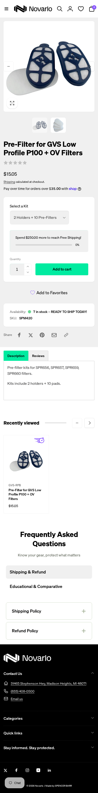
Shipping (9, 181)
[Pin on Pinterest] (42, 335)
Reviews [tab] (38, 355)
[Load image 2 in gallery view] (58, 125)
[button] (6, 9)
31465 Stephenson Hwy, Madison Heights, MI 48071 (48, 683)
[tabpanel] (49, 380)
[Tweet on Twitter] (30, 335)
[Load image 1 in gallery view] (39, 125)
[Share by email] (54, 335)
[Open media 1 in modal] (49, 66)
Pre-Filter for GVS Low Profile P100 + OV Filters (25, 494)
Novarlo (39, 785)
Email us (17, 699)
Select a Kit (19, 206)
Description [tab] (15, 355)
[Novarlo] (27, 661)
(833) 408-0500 (22, 691)
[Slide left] (9, 66)
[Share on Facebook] (19, 335)
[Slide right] (89, 66)
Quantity (15, 259)
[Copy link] (66, 335)
